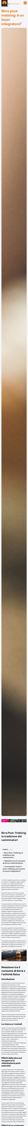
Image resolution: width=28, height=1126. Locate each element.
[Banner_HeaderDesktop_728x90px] (14, 820)
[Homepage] (4, 3)
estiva (8, 884)
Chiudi (10, 849)
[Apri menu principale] (25, 2)
